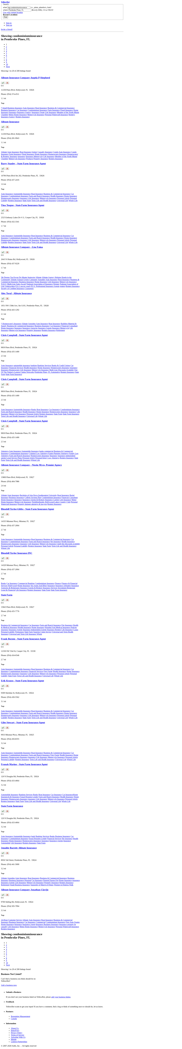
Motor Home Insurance (18, 115)
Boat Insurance (41, 108)
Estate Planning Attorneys (58, 453)
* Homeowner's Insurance (11, 324)
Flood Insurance (66, 110)
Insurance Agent (28, 924)
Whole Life (73, 200)
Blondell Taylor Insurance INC (16, 553)
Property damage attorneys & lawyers (32, 504)
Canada (14, 1019)
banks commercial (46, 451)
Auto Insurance (29, 108)
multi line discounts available (68, 544)
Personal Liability (21, 546)
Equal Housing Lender (29, 797)
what (5, 7)
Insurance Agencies (30, 328)
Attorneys (5, 451)
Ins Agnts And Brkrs (39, 586)
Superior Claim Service (42, 632)
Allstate (4, 152)
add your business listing (60, 997)
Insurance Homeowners (10, 370)
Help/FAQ (15, 1030)
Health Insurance (57, 196)
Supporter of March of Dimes (41, 885)
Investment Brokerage (66, 588)
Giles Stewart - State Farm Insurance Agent (23, 722)
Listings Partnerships (19, 1042)
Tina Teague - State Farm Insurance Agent (22, 205)
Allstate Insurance (10, 121)
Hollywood (12, 586)
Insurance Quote (38, 112)
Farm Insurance (54, 110)
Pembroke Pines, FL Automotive (47, 372)
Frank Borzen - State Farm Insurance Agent (23, 639)
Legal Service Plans (14, 458)
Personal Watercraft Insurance (56, 115)
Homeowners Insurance (57, 154)
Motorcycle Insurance (35, 115)
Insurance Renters (54, 630)
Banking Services (44, 365)
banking (34, 365)
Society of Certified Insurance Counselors (17, 288)
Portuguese (19, 632)
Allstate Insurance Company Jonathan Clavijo (24, 889)
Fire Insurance (67, 625)
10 (7, 64)
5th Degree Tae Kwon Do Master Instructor (18, 277)
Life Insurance (50, 112)
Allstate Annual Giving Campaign (24, 280)
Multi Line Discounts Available (61, 370)
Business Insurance (8, 110)
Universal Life (62, 200)
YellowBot (5, 2)
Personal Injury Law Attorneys (47, 458)
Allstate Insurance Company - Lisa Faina (22, 247)
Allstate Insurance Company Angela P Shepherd (25, 77)
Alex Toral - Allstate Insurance (16, 293)
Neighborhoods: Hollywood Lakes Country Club (51, 502)
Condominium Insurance (37, 110)
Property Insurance (40, 159)
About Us (15, 1028)
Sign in (9, 23)
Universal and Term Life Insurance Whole (25, 634)
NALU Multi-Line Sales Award (13, 284)
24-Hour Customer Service (11, 920)
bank (33, 836)
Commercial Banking (26, 583)
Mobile (13, 1039)
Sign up (9, 25)
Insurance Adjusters (63, 586)
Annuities (41, 280)
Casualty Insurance (45, 152)
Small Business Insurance (20, 885)
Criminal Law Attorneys (38, 453)
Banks (33, 409)
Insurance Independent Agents (35, 630)
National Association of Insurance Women (42, 284)
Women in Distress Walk (63, 885)
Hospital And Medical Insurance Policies (61, 627)
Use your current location (13, 12)
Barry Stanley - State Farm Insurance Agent (23, 163)
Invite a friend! (7, 29)
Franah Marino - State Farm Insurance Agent (24, 764)
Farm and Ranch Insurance (39, 196)
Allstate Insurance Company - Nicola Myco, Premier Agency (31, 465)
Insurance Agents (45, 328)
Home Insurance (41, 154)
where (5, 10)
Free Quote (48, 671)
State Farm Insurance (14, 374)
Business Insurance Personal (20, 880)
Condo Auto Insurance (62, 152)
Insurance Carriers (52, 500)
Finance (58, 583)
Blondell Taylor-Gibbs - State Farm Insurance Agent (27, 509)
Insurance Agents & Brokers (33, 500)
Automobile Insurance (22, 194)
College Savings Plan (33, 497)
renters (62, 286)
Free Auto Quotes (73, 922)
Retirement (60, 330)
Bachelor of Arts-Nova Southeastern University (38, 495)
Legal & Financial (8, 590)
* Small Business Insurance (11, 108)
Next (8, 67)
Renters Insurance (23, 117)
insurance (21, 156)
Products (29, 159)
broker (34, 152)
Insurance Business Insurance (47, 924)
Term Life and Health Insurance (43, 200)
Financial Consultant (69, 326)
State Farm (27, 200)
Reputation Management (20, 1016)
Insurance (13, 112)
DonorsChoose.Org (50, 880)
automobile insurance (21, 365)
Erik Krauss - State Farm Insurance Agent (22, 680)
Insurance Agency (24, 112)
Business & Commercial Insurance (61, 108)
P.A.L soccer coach (22, 286)
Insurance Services (50, 588)
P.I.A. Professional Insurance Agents (45, 286)
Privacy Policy (16, 1033)
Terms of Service (17, 1035)
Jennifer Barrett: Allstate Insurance (19, 848)
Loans (75, 630)
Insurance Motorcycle (34, 156)
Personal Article (63, 198)
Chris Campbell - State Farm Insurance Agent (24, 335)
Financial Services (16, 368)
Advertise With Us (18, 1037)
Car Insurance (21, 110)
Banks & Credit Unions (61, 365)
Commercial (40, 922)
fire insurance (55, 542)
